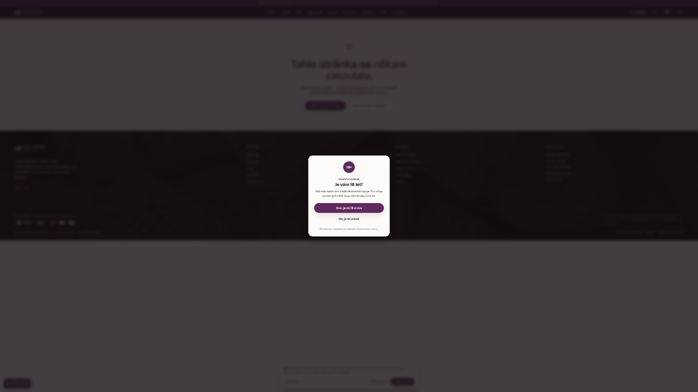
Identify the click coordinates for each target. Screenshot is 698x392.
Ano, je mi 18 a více (349, 208)
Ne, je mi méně (349, 219)
